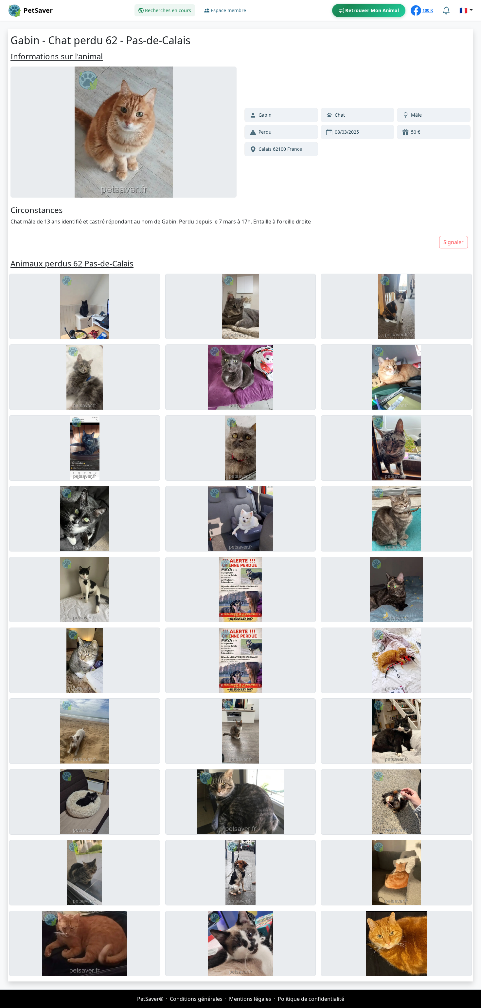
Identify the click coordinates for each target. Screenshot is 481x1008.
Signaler (453, 242)
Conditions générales (196, 998)
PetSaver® (150, 998)
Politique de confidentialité (311, 998)
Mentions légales (250, 998)
